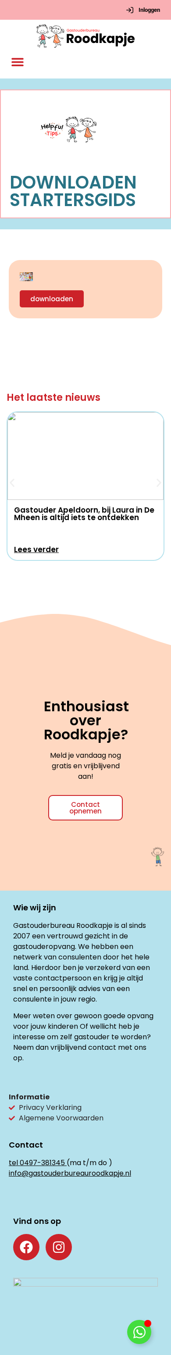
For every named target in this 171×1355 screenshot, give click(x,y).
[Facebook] (26, 1247)
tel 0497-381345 (37, 1163)
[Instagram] (59, 1247)
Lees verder (36, 549)
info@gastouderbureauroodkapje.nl (70, 1173)
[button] (18, 62)
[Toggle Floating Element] (139, 1332)
